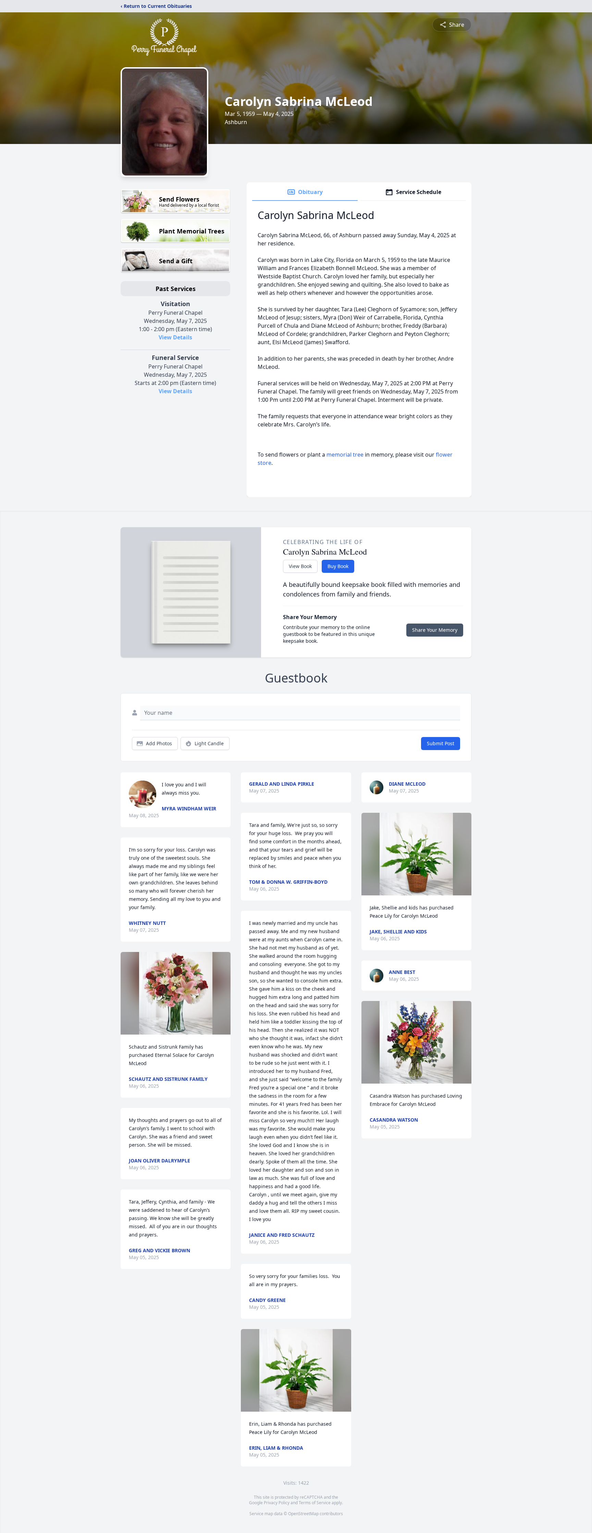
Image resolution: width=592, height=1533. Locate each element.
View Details (175, 337)
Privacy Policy (276, 1503)
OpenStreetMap (303, 1514)
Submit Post (440, 743)
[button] (175, 993)
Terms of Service (315, 1503)
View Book (300, 566)
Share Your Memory (434, 630)
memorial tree (344, 454)
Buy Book (338, 566)
